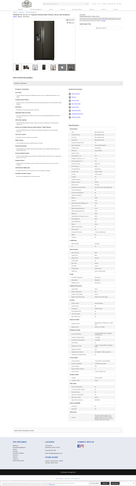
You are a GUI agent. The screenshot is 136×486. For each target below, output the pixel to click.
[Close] (133, 483)
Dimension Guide (76, 117)
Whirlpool (15, 16)
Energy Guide (75, 107)
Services (51, 9)
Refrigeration (21, 12)
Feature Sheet (75, 100)
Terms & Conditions (59, 478)
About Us (104, 9)
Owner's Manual (76, 93)
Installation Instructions (77, 113)
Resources (91, 9)
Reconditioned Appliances (36, 9)
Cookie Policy (52, 484)
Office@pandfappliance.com (55, 453)
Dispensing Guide (76, 110)
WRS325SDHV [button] (26, 16)
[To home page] (27, 4)
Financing (62, 9)
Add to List (71, 22)
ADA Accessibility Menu (75, 478)
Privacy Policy (67, 478)
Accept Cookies (115, 483)
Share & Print (71, 19)
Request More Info (102, 28)
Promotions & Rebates (77, 9)
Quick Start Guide (76, 103)
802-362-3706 (52, 450)
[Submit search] (87, 4)
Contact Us (115, 9)
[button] (92, 4)
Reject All (105, 483)
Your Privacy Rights (94, 483)
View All (71, 67)
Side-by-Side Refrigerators (31, 12)
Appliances (20, 9)
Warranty (74, 97)
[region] (68, 483)
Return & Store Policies (18, 460)
